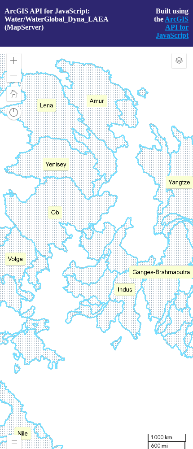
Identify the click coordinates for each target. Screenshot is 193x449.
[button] (14, 60)
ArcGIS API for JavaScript (172, 27)
